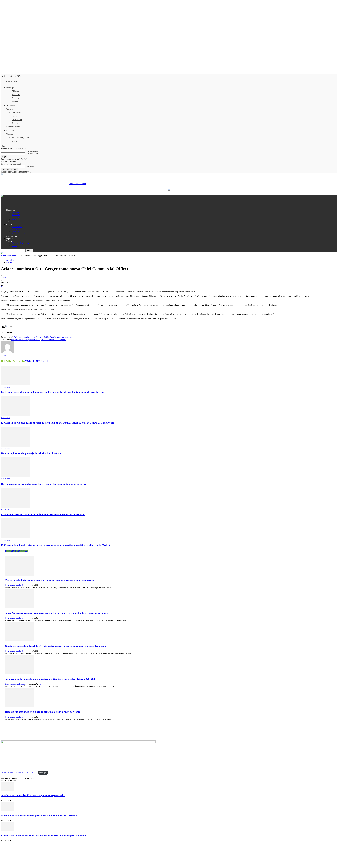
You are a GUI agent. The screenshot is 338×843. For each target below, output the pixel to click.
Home (3, 255)
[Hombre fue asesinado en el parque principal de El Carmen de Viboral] (19, 707)
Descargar (42, 773)
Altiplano (15, 91)
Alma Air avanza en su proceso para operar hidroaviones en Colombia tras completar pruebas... (57, 613)
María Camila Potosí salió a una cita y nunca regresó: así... (33, 795)
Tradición (16, 116)
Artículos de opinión (20, 137)
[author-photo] (7, 353)
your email (29, 166)
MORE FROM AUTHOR (38, 361)
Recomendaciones (19, 123)
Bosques (15, 98)
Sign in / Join (11, 82)
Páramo (15, 102)
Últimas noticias (16, 551)
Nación (9, 262)
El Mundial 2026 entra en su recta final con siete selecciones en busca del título (43, 514)
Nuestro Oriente (13, 127)
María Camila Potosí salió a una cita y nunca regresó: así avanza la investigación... (49, 579)
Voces (14, 141)
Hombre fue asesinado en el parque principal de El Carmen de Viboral (43, 711)
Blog (7, 585)
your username (31, 151)
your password (31, 154)
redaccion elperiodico (18, 585)
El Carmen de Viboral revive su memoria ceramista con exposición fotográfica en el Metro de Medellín (56, 545)
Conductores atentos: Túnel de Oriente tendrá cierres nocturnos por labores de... (44, 835)
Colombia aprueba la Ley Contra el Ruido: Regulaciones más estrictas (43, 337)
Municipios (11, 87)
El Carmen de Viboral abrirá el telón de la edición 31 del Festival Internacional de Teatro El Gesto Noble (57, 422)
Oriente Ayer (17, 119)
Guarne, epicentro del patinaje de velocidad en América (31, 453)
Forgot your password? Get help (14, 159)
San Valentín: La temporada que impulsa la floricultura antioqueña (38, 339)
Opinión (9, 134)
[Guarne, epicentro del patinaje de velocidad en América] (15, 446)
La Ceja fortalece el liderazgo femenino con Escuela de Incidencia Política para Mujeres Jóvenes (52, 392)
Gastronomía (17, 112)
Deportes (10, 130)
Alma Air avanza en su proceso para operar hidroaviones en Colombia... (40, 815)
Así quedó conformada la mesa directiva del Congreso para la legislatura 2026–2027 (50, 678)
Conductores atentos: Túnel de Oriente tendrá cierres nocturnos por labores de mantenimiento (56, 645)
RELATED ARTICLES (13, 361)
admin (3, 278)
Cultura (9, 109)
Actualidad (10, 105)
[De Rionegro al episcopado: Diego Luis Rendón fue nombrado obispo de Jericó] (15, 476)
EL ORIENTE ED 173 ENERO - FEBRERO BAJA (18, 773)
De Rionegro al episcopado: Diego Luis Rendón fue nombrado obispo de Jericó (43, 484)
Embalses (16, 94)
